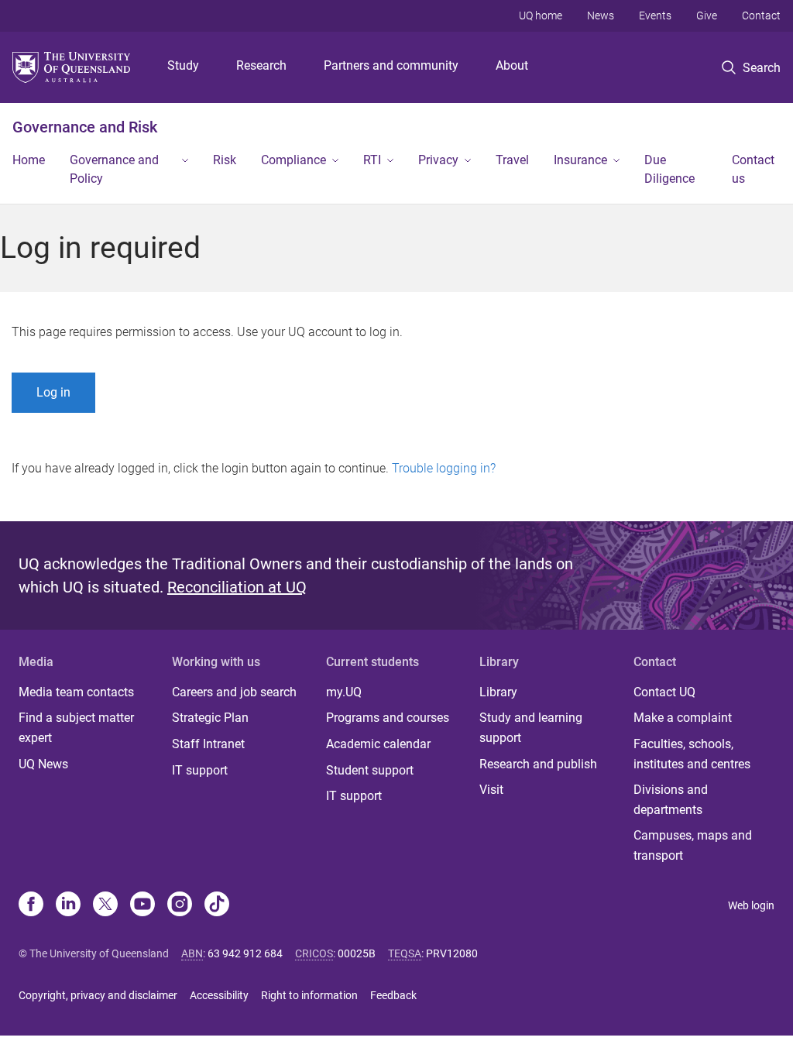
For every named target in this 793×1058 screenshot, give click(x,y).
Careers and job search (234, 692)
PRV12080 (452, 953)
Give (706, 15)
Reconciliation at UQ (237, 587)
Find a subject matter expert (76, 727)
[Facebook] (31, 905)
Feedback (393, 995)
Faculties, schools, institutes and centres (691, 754)
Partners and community (391, 65)
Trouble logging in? (444, 468)
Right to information (309, 995)
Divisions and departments (670, 799)
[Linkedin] (68, 905)
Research (261, 65)
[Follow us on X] (105, 905)
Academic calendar (378, 744)
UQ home (540, 15)
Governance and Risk (84, 127)
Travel (512, 160)
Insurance (580, 160)
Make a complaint (682, 717)
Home (28, 160)
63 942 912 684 (245, 953)
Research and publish (538, 764)
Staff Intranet (208, 744)
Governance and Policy (114, 169)
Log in (53, 392)
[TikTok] (216, 905)
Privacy (438, 160)
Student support (370, 770)
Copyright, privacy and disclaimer (98, 995)
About (512, 65)
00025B (357, 953)
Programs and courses (387, 717)
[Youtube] (142, 905)
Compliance (293, 160)
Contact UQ (664, 692)
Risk (224, 160)
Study (183, 65)
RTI (372, 160)
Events (655, 15)
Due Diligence (669, 169)
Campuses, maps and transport (692, 845)
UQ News (43, 764)
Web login (751, 905)
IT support (200, 770)
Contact (761, 15)
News (600, 15)
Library (498, 692)
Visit (491, 789)
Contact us (753, 169)
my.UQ (344, 692)
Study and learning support (530, 727)
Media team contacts (76, 692)
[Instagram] (179, 905)
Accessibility (219, 995)
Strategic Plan (210, 717)
